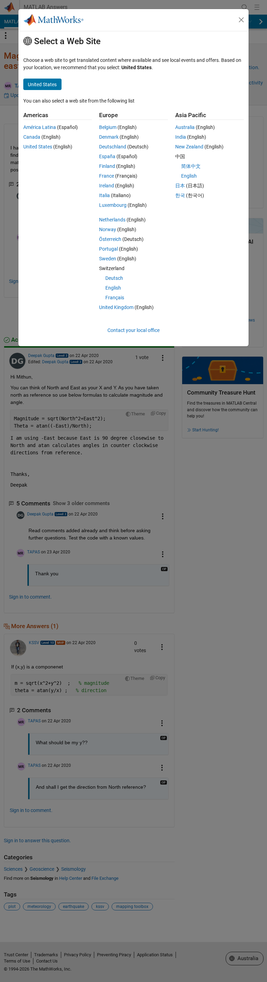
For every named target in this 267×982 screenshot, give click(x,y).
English (113, 288)
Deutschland (112, 146)
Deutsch (114, 278)
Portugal (108, 249)
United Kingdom (116, 307)
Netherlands (112, 219)
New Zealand (189, 146)
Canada (31, 137)
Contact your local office (133, 330)
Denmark (109, 137)
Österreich (110, 239)
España (107, 156)
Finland (107, 166)
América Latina (39, 127)
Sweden (107, 258)
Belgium (107, 127)
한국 (180, 195)
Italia (104, 195)
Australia (185, 127)
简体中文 (191, 166)
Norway (107, 229)
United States (37, 146)
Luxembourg (113, 205)
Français (114, 297)
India (180, 137)
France (106, 176)
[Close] (241, 20)
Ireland (106, 185)
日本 (180, 185)
